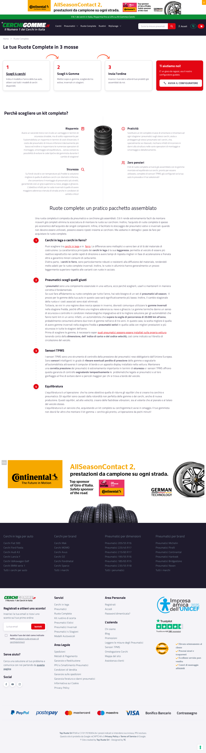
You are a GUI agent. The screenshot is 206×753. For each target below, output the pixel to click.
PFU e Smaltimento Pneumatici (71, 665)
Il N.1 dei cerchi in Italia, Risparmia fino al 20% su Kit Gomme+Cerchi (103, 17)
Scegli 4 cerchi (16, 73)
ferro (87, 246)
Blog (107, 633)
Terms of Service (128, 736)
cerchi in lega (72, 246)
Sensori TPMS (112, 647)
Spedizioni (59, 651)
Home (6, 38)
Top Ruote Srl (103, 739)
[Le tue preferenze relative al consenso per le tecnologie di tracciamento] (200, 747)
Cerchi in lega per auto (18, 536)
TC (124, 739)
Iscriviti (38, 626)
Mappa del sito (113, 656)
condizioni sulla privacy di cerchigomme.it (24, 640)
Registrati (110, 604)
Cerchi (58, 26)
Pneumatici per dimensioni (123, 536)
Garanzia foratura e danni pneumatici (74, 679)
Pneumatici (70, 26)
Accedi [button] (183, 26)
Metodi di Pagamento (65, 656)
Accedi (108, 609)
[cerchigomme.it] (26, 26)
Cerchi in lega (61, 604)
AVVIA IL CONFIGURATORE (182, 83)
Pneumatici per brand (170, 536)
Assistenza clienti (114, 661)
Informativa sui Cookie (66, 683)
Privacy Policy (61, 688)
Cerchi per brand (65, 536)
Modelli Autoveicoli (64, 636)
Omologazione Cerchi (116, 651)
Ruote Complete (88, 26)
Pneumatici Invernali (65, 627)
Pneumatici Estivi (63, 622)
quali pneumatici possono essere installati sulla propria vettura (132, 332)
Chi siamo (110, 629)
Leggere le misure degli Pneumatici (124, 642)
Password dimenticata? (117, 613)
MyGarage (113, 26)
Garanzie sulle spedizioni (67, 674)
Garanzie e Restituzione (67, 661)
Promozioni (111, 638)
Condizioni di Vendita (65, 670)
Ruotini (102, 26)
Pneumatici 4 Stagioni (66, 631)
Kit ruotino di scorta (65, 618)
